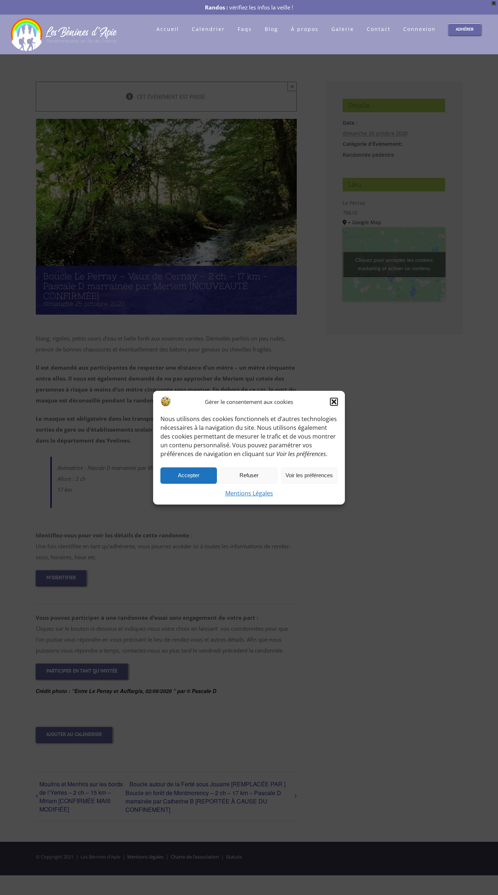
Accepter (188, 475)
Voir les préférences (309, 475)
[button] (334, 401)
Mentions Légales (249, 493)
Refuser (249, 475)
